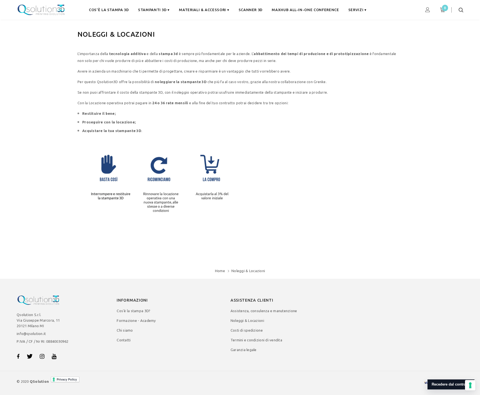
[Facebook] (18, 356)
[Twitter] (29, 356)
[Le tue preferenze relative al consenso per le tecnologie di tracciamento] (470, 385)
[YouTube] (54, 356)
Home (220, 271)
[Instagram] (42, 356)
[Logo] (42, 10)
